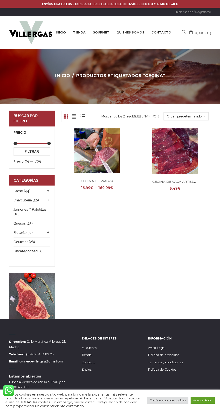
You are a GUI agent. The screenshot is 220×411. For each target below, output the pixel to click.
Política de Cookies (162, 369)
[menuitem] (61, 32)
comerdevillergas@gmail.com (41, 361)
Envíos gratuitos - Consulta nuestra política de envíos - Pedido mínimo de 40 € (110, 4)
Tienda (87, 355)
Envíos (87, 369)
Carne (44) (22, 191)
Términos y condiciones (165, 362)
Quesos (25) (23, 223)
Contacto (89, 362)
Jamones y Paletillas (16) (30, 211)
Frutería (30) (23, 233)
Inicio (62, 75)
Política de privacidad (164, 355)
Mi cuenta (89, 348)
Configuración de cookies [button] (168, 400)
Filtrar (32, 151)
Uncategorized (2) (28, 251)
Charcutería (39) (26, 200)
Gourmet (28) (24, 242)
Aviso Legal (156, 348)
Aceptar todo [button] (202, 400)
